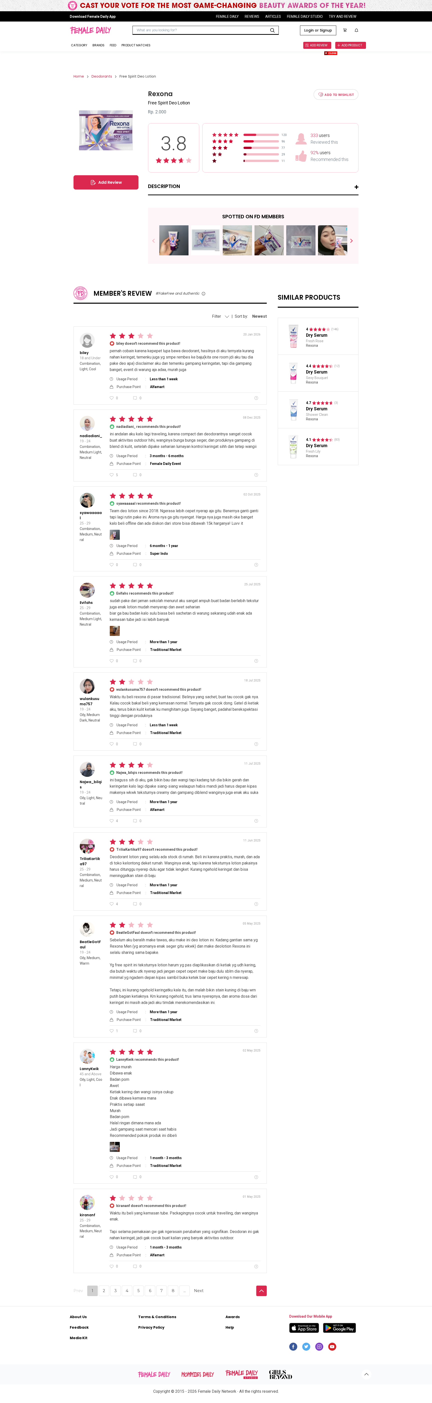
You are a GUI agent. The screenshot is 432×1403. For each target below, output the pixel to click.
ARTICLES (273, 16)
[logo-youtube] (332, 1348)
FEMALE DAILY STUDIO (305, 16)
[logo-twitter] (306, 1348)
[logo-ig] (319, 1348)
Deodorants (102, 76)
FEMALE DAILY (227, 16)
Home (79, 76)
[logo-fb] (293, 1348)
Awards (233, 1316)
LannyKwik (89, 1068)
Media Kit (79, 1337)
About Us (78, 1316)
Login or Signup (318, 30)
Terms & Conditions (157, 1316)
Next (349, 241)
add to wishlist (339, 94)
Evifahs (86, 602)
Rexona (312, 345)
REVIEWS (252, 16)
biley (84, 352)
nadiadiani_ (91, 435)
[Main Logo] (90, 30)
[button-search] (272, 30)
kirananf (87, 1214)
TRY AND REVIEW (342, 16)
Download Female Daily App (93, 16)
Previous (157, 241)
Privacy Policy (151, 1327)
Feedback (79, 1327)
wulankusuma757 (89, 701)
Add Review (110, 182)
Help (230, 1327)
